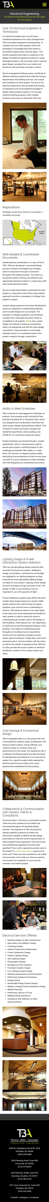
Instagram (24, 1197)
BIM (27, 321)
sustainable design (23, 851)
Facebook (34, 1197)
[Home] (24, 1136)
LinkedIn (14, 1197)
